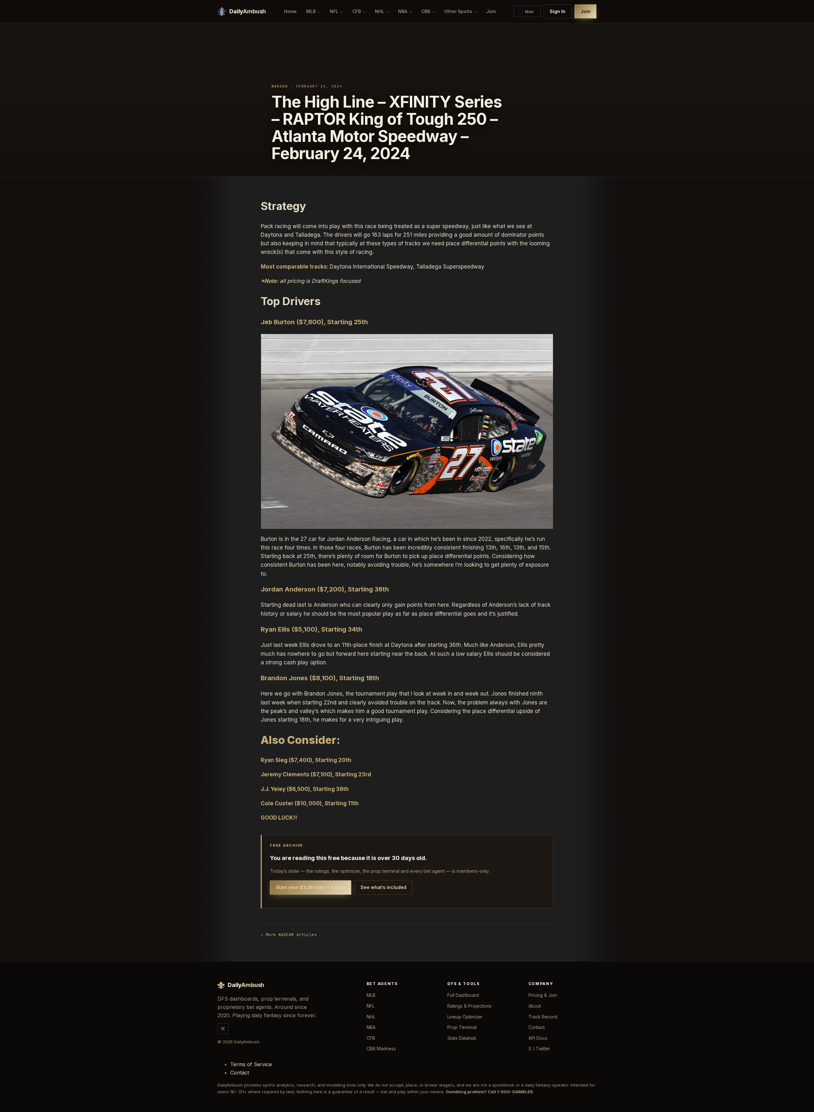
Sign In (557, 11)
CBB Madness (381, 1048)
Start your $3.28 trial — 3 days (310, 887)
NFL (334, 11)
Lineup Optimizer (465, 1016)
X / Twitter (539, 1048)
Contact (536, 1027)
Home (290, 11)
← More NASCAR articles (289, 934)
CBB (425, 11)
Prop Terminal (462, 1027)
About (534, 1006)
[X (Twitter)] (222, 1028)
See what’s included (383, 887)
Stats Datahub (461, 1038)
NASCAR (280, 86)
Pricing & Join (542, 995)
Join (491, 11)
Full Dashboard (463, 995)
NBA (402, 11)
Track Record (542, 1016)
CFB (356, 11)
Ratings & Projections (469, 1006)
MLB (311, 11)
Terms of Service (251, 1064)
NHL (379, 11)
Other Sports (458, 11)
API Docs (537, 1038)
